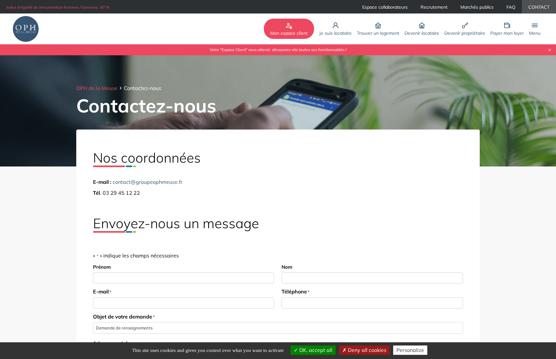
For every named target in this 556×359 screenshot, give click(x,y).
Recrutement (434, 7)
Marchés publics (477, 7)
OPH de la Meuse (96, 88)
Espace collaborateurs (385, 7)
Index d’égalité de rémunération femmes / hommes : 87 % (57, 7)
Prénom (102, 267)
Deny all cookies (366, 350)
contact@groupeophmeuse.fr (147, 182)
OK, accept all (315, 350)
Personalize (410, 350)
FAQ (510, 7)
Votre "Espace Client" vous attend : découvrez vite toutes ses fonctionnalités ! (278, 50)
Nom (287, 267)
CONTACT (539, 7)
